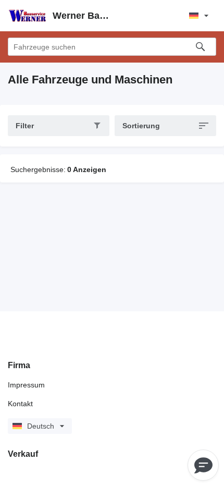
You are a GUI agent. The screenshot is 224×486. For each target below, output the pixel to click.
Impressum (26, 385)
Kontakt (20, 403)
